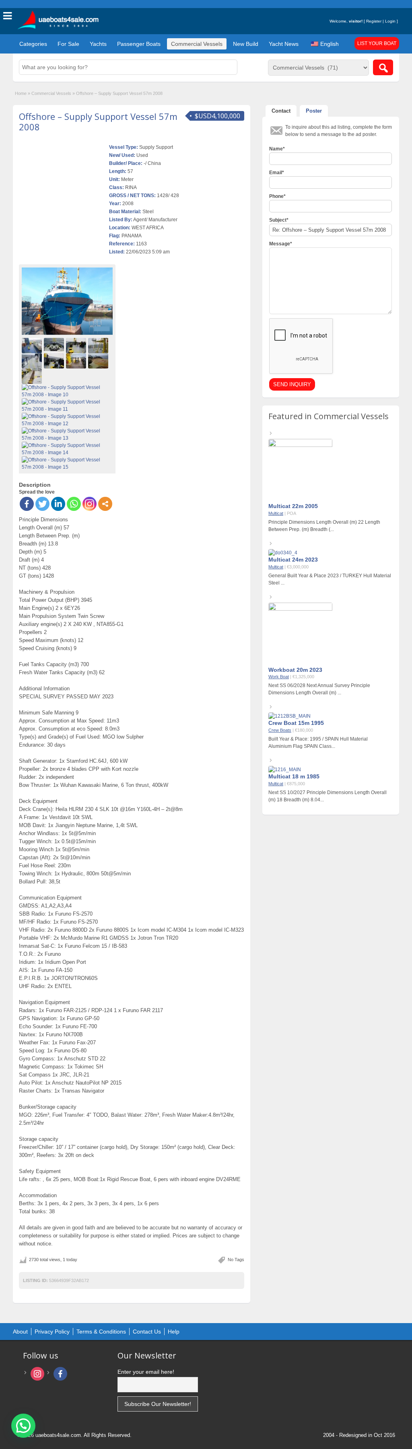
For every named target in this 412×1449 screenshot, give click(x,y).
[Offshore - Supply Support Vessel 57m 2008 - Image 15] (67, 463)
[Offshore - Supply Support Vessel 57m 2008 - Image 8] (99, 360)
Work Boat (278, 676)
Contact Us (147, 1331)
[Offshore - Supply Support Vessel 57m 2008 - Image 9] (33, 376)
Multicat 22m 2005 (293, 506)
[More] (105, 504)
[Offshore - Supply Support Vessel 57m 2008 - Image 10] (67, 390)
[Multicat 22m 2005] (300, 445)
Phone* (277, 196)
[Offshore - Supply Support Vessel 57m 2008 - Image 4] (99, 345)
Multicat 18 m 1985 (293, 776)
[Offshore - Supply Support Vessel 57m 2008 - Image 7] (77, 360)
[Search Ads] (383, 67)
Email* (276, 172)
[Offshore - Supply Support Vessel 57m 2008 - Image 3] (77, 345)
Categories (33, 44)
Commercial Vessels (196, 44)
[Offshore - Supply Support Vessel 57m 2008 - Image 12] (67, 419)
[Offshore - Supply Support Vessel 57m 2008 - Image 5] (33, 360)
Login (390, 21)
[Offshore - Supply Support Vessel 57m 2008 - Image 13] (67, 434)
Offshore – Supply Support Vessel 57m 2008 (98, 121)
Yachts (98, 44)
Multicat (275, 513)
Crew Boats (279, 730)
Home (21, 93)
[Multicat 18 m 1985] (284, 769)
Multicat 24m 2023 (293, 559)
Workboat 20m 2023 (295, 670)
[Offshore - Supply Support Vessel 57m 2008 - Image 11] (67, 405)
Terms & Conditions (101, 1331)
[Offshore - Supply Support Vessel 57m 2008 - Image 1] (33, 345)
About (20, 1331)
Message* (280, 244)
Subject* (278, 220)
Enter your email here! (145, 1372)
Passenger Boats (139, 44)
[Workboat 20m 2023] (300, 609)
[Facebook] (27, 504)
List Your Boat (376, 43)
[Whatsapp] (74, 504)
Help (173, 1331)
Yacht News (284, 44)
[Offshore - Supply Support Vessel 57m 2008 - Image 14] (67, 448)
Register (373, 21)
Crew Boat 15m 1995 (296, 723)
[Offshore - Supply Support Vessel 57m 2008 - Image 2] (55, 345)
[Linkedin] (58, 504)
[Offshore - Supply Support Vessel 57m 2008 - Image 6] (55, 360)
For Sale (68, 44)
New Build (245, 44)
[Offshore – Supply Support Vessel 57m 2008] (67, 301)
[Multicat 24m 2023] (282, 553)
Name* (277, 149)
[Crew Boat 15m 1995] (289, 716)
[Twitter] (42, 504)
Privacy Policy (52, 1331)
